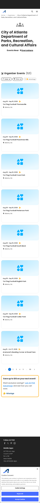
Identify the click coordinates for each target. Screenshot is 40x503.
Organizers (11, 15)
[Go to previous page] (5, 369)
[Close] (37, 469)
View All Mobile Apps (10, 461)
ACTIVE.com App (9, 451)
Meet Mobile (7, 459)
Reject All (20, 494)
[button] (18, 79)
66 (30, 369)
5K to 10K (6, 456)
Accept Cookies (20, 499)
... (26, 369)
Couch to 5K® (8, 454)
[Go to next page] (34, 369)
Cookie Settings (20, 488)
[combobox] (6, 79)
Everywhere (27, 50)
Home (3, 15)
